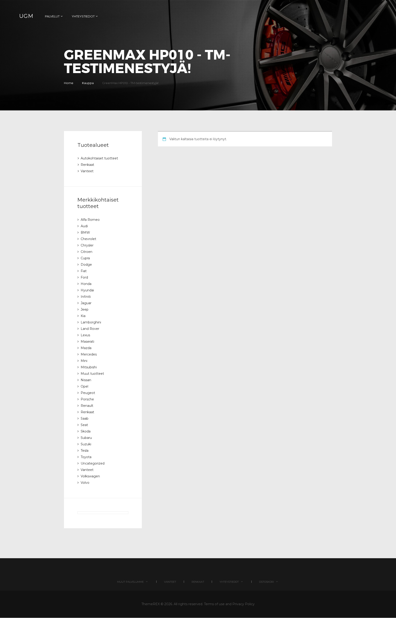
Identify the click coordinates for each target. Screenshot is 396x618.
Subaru (86, 438)
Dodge (86, 265)
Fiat (84, 271)
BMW (85, 232)
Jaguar (86, 303)
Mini (84, 361)
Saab (84, 418)
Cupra (85, 258)
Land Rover (90, 329)
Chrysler (87, 245)
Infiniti (86, 297)
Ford (84, 277)
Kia (83, 316)
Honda (86, 284)
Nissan (86, 380)
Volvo (85, 483)
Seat (84, 425)
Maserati (87, 341)
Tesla (84, 450)
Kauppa (88, 83)
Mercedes (89, 354)
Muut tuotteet (92, 374)
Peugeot (88, 393)
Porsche (87, 399)
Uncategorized (92, 463)
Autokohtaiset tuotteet (99, 158)
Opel (84, 386)
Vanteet (87, 171)
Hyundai (87, 290)
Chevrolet (88, 239)
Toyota (86, 457)
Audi (84, 226)
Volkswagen (90, 476)
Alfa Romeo (90, 220)
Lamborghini (91, 322)
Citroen (86, 252)
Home (68, 83)
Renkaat (87, 165)
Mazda (86, 348)
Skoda (86, 431)
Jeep (84, 309)
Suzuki (86, 444)
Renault (87, 406)
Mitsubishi (89, 367)
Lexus (85, 335)
